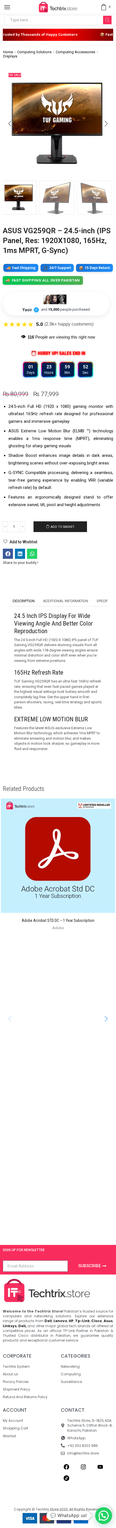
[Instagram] (83, 1467)
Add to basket (63, 527)
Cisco (96, 1320)
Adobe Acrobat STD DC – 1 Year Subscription (58, 920)
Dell (48, 1320)
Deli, (22, 1326)
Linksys (10, 1326)
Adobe (58, 928)
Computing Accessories (75, 52)
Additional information (65, 601)
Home (8, 52)
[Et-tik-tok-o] (66, 1478)
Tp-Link (82, 1320)
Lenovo (60, 1320)
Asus (108, 1320)
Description (24, 601)
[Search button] (107, 20)
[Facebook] (66, 1467)
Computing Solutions (34, 52)
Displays (10, 56)
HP (71, 1320)
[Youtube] (100, 1467)
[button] (10, 124)
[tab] (23, 601)
